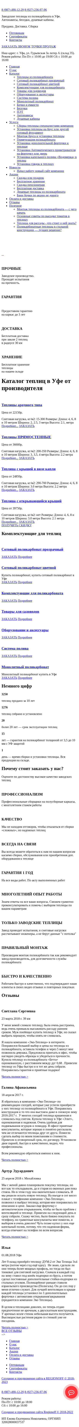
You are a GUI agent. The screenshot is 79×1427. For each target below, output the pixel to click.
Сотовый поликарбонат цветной (38, 84)
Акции (13, 174)
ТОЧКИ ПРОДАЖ (43, 46)
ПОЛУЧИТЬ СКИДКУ (17, 525)
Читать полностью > (15, 1076)
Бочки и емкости (28, 104)
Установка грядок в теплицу (35, 164)
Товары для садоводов (31, 91)
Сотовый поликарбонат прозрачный (40, 80)
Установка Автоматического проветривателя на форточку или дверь (46, 151)
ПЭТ (20, 111)
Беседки (22, 108)
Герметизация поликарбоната (36, 139)
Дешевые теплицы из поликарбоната (41, 191)
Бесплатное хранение (31, 181)
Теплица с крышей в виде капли (29, 469)
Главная (14, 66)
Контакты (15, 40)
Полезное (15, 205)
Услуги (13, 122)
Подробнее (25, 556)
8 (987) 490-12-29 (13, 9)
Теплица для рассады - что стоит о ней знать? (46, 223)
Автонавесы (25, 115)
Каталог (14, 73)
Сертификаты (18, 36)
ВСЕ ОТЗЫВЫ (12, 1331)
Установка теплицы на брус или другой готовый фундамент (43, 131)
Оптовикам (16, 33)
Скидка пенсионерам (31, 184)
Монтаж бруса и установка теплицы (40, 136)
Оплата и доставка (21, 198)
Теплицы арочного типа (22, 405)
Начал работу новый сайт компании (40, 171)
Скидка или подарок (30, 178)
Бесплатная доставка (30, 188)
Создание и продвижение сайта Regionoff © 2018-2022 (37, 1412)
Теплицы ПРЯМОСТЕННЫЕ (26, 437)
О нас (13, 70)
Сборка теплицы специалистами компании (45, 125)
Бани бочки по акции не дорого (37, 195)
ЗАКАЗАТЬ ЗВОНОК (16, 46)
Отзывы (14, 202)
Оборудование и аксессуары (35, 94)
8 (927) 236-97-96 (36, 9)
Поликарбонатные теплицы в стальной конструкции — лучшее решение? (42, 228)
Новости (15, 167)
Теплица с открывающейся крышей (32, 501)
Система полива (27, 98)
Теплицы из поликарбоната (35, 77)
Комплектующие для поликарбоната (41, 87)
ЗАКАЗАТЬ (27, 426)
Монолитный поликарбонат (35, 101)
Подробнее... (10, 426)
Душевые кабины (28, 118)
